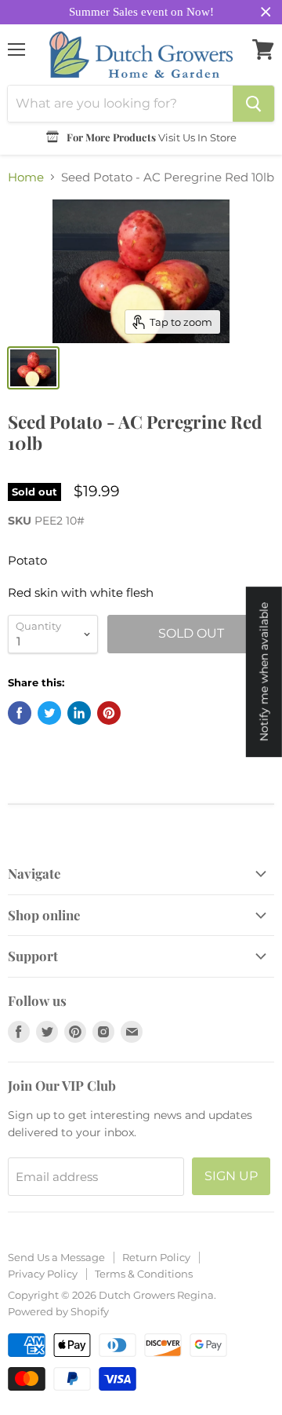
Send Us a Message (56, 1257)
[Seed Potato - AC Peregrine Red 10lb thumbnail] (33, 368)
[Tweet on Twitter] (49, 713)
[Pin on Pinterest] (109, 713)
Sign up (231, 1175)
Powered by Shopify (58, 1311)
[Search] (253, 104)
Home (26, 177)
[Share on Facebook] (19, 713)
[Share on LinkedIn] (79, 713)
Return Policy (156, 1257)
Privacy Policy (43, 1273)
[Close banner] (266, 12)
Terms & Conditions (144, 1273)
